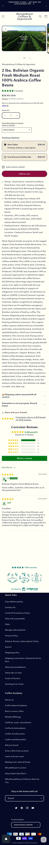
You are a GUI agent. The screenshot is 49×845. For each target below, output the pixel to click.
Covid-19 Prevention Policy (17, 613)
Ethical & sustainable (15, 619)
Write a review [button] (24, 458)
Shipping (5, 99)
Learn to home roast (14, 756)
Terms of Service (12, 678)
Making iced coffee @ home (17, 762)
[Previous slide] (3, 6)
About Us (9, 700)
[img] (8, 474)
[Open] (6, 839)
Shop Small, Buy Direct (15, 773)
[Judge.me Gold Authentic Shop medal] (11, 578)
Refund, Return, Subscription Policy (22, 641)
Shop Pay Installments (15, 667)
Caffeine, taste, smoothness (18, 722)
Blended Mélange (13, 717)
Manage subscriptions (15, 630)
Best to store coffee (14, 711)
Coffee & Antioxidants (15, 728)
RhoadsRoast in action (15, 768)
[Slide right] (30, 58)
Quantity (5, 110)
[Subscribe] (41, 798)
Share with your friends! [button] (16, 412)
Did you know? (12, 745)
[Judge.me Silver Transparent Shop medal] (23, 578)
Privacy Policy (11, 636)
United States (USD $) (23, 825)
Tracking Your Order (14, 684)
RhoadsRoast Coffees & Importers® (27, 842)
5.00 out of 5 (31, 432)
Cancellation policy (14, 602)
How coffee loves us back (17, 751)
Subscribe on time (13, 673)
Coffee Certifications (15, 734)
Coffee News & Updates (16, 705)
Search (8, 647)
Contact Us (10, 607)
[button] (3, 16)
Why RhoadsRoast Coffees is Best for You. (22, 780)
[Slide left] (19, 58)
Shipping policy (12, 653)
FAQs (7, 624)
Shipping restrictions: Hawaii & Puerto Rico (23, 659)
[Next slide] (46, 5)
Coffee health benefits (15, 740)
